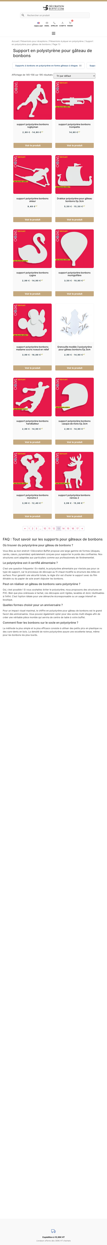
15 (68, 528)
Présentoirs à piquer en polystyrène (66, 41)
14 (63, 528)
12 (54, 528)
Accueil (15, 41)
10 (45, 528)
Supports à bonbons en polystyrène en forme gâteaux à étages (46, 65)
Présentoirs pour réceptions (33, 41)
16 (73, 528)
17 (77, 528)
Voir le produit (33, 145)
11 (49, 528)
